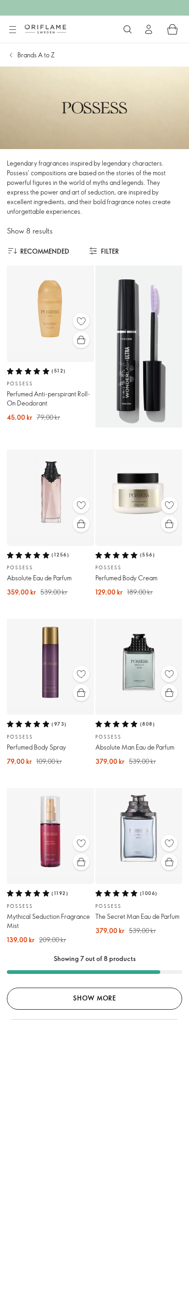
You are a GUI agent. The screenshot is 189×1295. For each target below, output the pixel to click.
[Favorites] (81, 321)
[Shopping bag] (172, 29)
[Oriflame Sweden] (45, 29)
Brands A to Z (36, 54)
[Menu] (12, 29)
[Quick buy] (81, 340)
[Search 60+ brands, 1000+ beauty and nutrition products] (127, 29)
